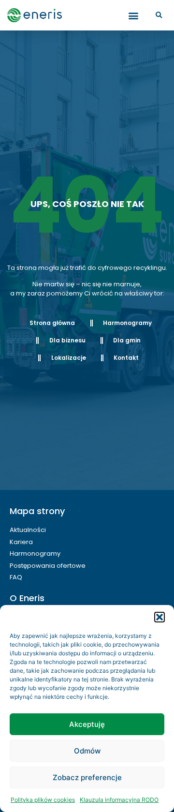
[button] (159, 617)
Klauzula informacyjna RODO (119, 799)
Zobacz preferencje (87, 777)
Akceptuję (87, 724)
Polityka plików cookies (43, 799)
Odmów (87, 750)
